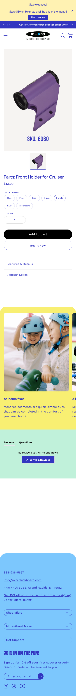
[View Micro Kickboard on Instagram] (6, 686)
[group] (38, 24)
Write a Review (42, 461)
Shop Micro (14, 612)
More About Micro (19, 626)
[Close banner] (72, 10)
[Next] (71, 24)
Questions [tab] (25, 443)
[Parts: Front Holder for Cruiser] (38, 161)
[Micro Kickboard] (38, 35)
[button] (62, 35)
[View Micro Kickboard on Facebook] (14, 686)
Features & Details (20, 264)
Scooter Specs (17, 274)
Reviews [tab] (9, 443)
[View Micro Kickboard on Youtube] (22, 686)
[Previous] (4, 24)
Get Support (15, 640)
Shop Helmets (38, 17)
